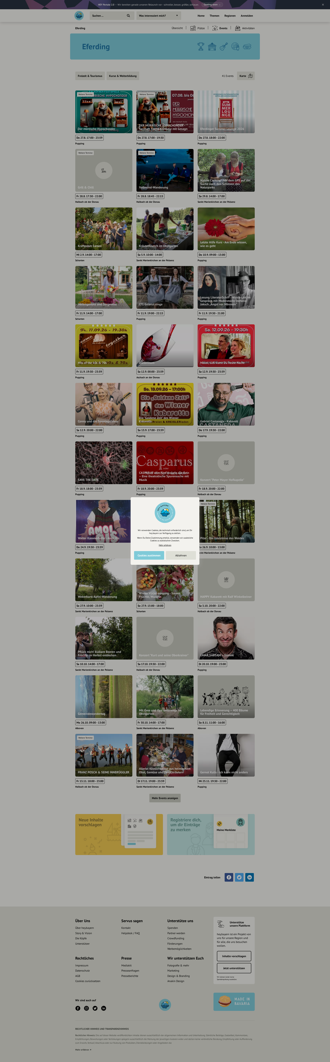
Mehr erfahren (165, 545)
